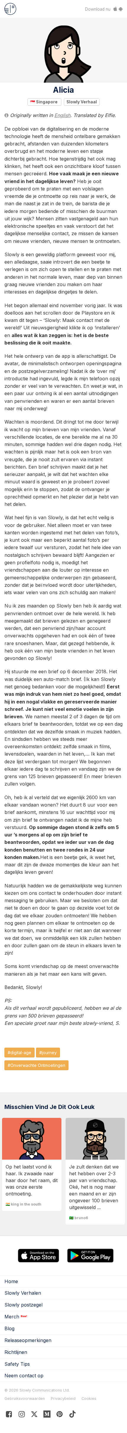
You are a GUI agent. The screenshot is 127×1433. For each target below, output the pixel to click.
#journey (48, 1052)
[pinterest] (47, 1415)
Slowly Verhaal (81, 102)
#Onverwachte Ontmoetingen (36, 1065)
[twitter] (34, 1415)
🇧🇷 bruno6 (78, 1218)
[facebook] (9, 1415)
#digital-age (19, 1052)
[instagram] (21, 1415)
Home (11, 1281)
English (62, 115)
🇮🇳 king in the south (23, 1204)
